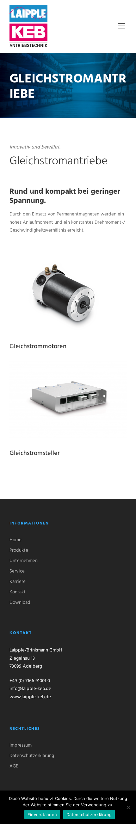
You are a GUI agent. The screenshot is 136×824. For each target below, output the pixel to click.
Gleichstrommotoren (37, 347)
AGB (14, 766)
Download (19, 602)
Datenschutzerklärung (31, 756)
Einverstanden (42, 814)
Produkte (18, 550)
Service (17, 571)
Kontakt (17, 592)
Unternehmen (23, 561)
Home (15, 540)
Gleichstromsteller (34, 453)
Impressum (20, 745)
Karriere (17, 581)
